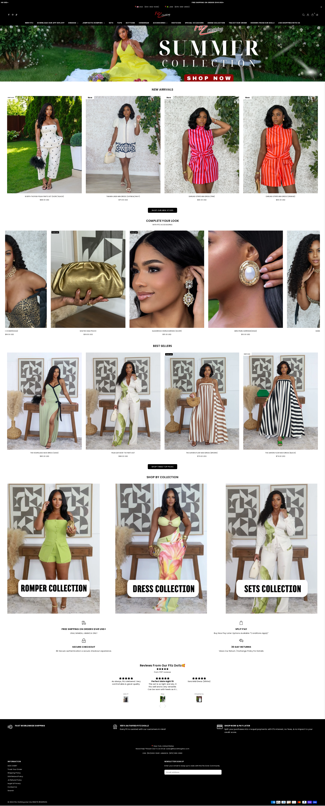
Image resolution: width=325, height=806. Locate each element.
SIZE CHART (12, 766)
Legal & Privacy (14, 783)
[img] (162, 669)
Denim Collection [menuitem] (216, 23)
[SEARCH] (303, 15)
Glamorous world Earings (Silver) (202, 331)
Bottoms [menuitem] (130, 23)
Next (321, 284)
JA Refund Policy (15, 780)
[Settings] (316, 15)
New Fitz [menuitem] (29, 23)
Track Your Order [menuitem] (238, 23)
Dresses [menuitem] (72, 23)
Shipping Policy (14, 773)
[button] (160, 706)
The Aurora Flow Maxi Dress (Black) (280, 453)
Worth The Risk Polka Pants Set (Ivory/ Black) (44, 196)
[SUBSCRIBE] (219, 772)
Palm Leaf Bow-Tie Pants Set (123, 453)
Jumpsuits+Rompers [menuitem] (92, 23)
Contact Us (12, 787)
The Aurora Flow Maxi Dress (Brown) (202, 453)
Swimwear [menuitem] (144, 23)
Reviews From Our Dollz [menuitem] (262, 23)
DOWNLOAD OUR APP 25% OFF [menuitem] (50, 23)
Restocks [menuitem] (176, 23)
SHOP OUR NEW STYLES (162, 210)
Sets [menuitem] (111, 23)
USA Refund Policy (15, 776)
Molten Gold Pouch (123, 331)
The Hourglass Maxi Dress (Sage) (44, 453)
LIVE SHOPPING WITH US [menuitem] (289, 23)
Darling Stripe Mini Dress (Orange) (280, 196)
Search (11, 790)
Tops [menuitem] (119, 23)
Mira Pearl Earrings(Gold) (280, 331)
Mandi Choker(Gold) (44, 331)
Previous (3, 284)
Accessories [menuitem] (159, 23)
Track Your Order (15, 769)
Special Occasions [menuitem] (194, 23)
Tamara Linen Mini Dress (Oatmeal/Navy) (123, 196)
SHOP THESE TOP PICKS (162, 466)
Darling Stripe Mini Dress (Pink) (202, 196)
